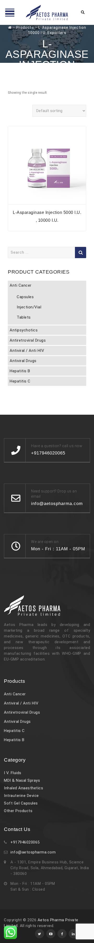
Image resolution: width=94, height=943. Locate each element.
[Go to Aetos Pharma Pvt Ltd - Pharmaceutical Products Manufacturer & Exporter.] (10, 27)
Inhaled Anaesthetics (23, 788)
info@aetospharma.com (33, 852)
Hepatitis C (20, 381)
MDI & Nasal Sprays (22, 780)
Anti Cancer (21, 285)
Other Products (18, 810)
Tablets (24, 317)
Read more (47, 201)
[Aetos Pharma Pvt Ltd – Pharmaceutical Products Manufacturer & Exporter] (47, 12)
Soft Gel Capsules (21, 803)
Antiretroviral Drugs (28, 340)
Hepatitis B (20, 371)
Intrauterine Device (21, 795)
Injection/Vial (29, 307)
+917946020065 (25, 842)
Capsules (25, 297)
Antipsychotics (24, 330)
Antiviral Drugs (23, 360)
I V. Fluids (12, 772)
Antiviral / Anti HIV (27, 350)
